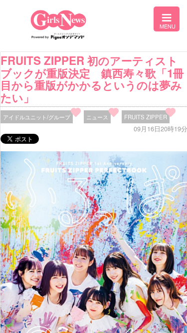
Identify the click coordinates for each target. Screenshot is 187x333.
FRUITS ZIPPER (145, 117)
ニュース (97, 117)
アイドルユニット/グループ (36, 117)
